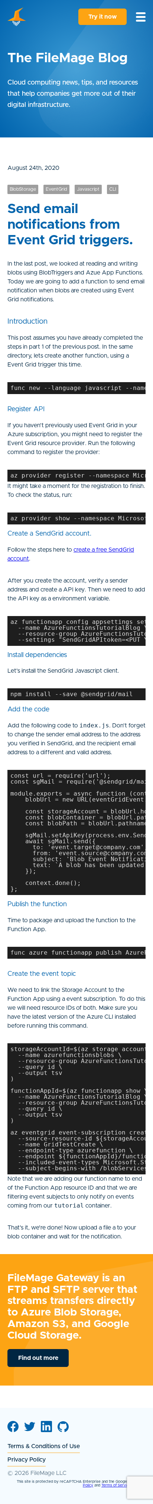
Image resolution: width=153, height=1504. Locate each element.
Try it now (102, 17)
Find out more (38, 1358)
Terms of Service (116, 1485)
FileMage (16, 16)
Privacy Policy (26, 1460)
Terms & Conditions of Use (43, 1446)
